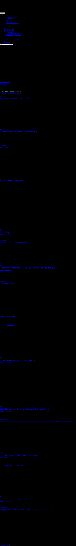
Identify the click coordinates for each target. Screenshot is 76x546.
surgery (29, 98)
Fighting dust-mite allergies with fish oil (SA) (9, 92)
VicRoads (51, 509)
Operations (8, 457)
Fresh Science (5, 82)
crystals (1, 242)
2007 (7, 26)
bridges (12, 509)
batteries (1, 147)
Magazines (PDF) (5, 40)
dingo (6, 283)
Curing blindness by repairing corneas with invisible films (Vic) (12, 91)
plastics (8, 375)
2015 (7, 21)
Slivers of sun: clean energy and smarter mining (14, 35)
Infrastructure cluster (18, 509)
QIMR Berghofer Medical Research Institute (12, 465)
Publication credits (7, 42)
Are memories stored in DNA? (10, 316)
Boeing (4, 375)
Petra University (37, 509)
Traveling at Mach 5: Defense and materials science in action (16, 37)
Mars (17, 98)
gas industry (7, 147)
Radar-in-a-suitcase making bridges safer (14, 499)
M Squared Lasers (12, 242)
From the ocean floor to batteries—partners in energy (19, 132)
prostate (26, 98)
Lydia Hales (9, 84)
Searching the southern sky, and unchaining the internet (15, 38)
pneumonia (23, 98)
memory (17, 326)
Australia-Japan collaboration (9, 30)
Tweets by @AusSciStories (4, 531)
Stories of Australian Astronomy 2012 (12, 23)
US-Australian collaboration (8, 32)
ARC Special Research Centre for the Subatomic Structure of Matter (15, 421)
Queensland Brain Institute (23, 326)
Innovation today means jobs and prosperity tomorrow (15, 33)
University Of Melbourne (45, 509)
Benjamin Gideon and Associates (5, 509)
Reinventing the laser (7, 232)
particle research (59, 421)
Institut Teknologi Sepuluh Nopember (28, 509)
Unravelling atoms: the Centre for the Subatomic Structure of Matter (24, 409)
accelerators (2, 421)
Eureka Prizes (4, 242)
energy (4, 147)
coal (5, 283)
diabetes (5, 98)
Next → (4, 510)
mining (13, 283)
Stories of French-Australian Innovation (10, 28)
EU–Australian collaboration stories (10, 17)
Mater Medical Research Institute (11, 326)
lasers (8, 242)
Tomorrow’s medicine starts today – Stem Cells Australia (13, 27)
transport (10, 375)
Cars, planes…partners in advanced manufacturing (18, 360)
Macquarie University (18, 242)
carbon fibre (2, 98)
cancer (1, 465)
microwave (19, 98)
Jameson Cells (9, 283)
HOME (3, 14)
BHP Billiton (2, 283)
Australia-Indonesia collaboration (9, 29)
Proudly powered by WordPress (5, 545)
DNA (5, 326)
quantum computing (25, 242)
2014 (7, 22)
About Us (3, 41)
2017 (7, 19)
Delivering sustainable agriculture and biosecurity (14, 34)
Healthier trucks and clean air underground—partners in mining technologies (27, 268)
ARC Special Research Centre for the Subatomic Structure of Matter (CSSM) (38, 421)
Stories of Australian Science (8, 18)
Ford (6, 375)
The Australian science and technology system (13, 39)
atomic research (53, 421)
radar (40, 509)
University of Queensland (32, 326)
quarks (68, 421)
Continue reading (3, 96)
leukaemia (3, 465)
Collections (4, 16)
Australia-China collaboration (9, 31)
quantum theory (64, 421)
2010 (7, 25)
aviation (1, 375)
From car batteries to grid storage (12, 180)
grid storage (11, 147)
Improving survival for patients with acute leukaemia (19, 455)
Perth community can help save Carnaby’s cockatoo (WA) (11, 93)
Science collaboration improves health (12, 36)
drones (14, 509)
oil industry (14, 147)
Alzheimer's (2, 326)
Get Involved (4, 15)
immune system (13, 98)
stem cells (21, 465)
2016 (7, 20)
